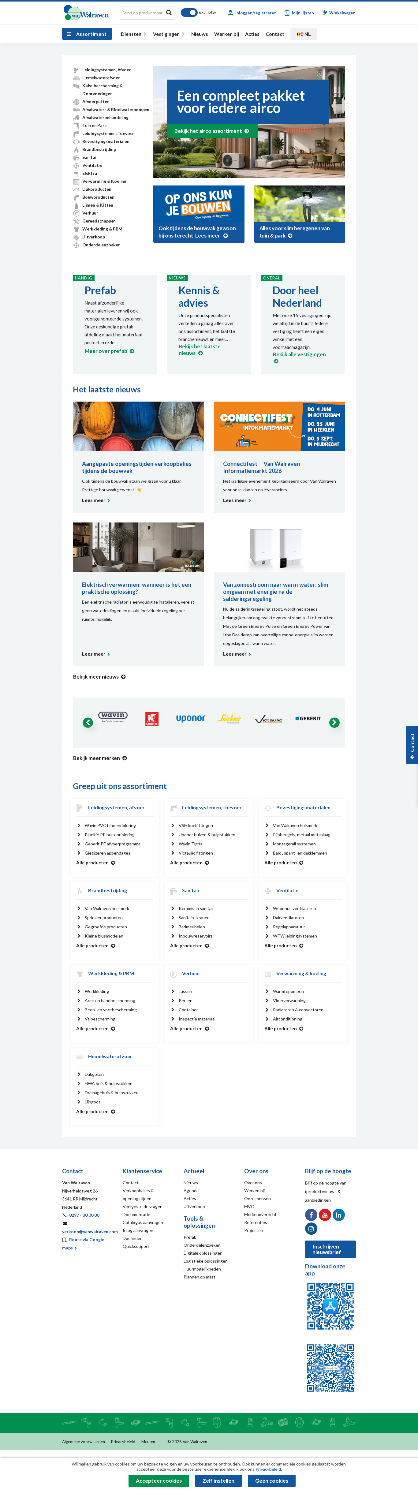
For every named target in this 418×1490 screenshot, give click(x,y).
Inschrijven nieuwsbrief (326, 1249)
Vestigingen (166, 34)
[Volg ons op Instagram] (311, 1228)
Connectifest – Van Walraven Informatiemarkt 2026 (261, 467)
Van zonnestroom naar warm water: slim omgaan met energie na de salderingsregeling (275, 591)
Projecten (253, 1230)
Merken (148, 1441)
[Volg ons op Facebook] (311, 1215)
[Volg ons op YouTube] (325, 1215)
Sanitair (90, 157)
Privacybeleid (123, 1441)
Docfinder (132, 1238)
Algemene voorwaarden (83, 1441)
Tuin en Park (94, 125)
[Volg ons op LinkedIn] (339, 1215)
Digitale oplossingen (203, 1253)
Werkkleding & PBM (102, 228)
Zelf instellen (218, 1480)
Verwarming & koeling (301, 973)
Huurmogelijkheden (202, 1268)
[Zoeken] (169, 12)
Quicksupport (136, 1246)
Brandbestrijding (99, 149)
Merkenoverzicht (260, 1214)
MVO (249, 1206)
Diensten (131, 34)
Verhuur (90, 212)
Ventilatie (92, 165)
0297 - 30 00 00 (84, 1215)
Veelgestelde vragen (142, 1206)
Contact (275, 34)
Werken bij (226, 34)
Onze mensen (257, 1198)
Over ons (253, 1182)
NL (307, 34)
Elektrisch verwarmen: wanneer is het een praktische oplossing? (136, 588)
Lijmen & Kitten (97, 205)
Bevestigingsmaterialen (105, 141)
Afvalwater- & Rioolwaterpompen (115, 109)
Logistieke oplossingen (206, 1261)
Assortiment (91, 34)
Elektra (89, 173)
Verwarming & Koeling (104, 181)
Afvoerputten (96, 101)
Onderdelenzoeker (101, 244)
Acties (252, 34)
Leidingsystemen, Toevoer (108, 133)
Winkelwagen (342, 12)
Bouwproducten (98, 197)
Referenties (255, 1222)
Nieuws (199, 34)
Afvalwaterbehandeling (105, 117)
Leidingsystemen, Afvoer (106, 69)
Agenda (191, 1190)
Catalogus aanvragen (143, 1222)
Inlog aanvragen (138, 1230)
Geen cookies (271, 1480)
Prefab (100, 290)
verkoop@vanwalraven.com (90, 1231)
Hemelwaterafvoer (101, 77)
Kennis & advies (199, 296)
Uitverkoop (93, 236)
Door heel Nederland (297, 296)
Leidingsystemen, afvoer (116, 807)
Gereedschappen (99, 220)
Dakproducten (96, 189)
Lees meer (94, 500)
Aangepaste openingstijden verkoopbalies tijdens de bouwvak (137, 467)
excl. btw (207, 12)
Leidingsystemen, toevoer (212, 807)
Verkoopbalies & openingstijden (138, 1194)
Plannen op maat (199, 1276)
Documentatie (136, 1214)
